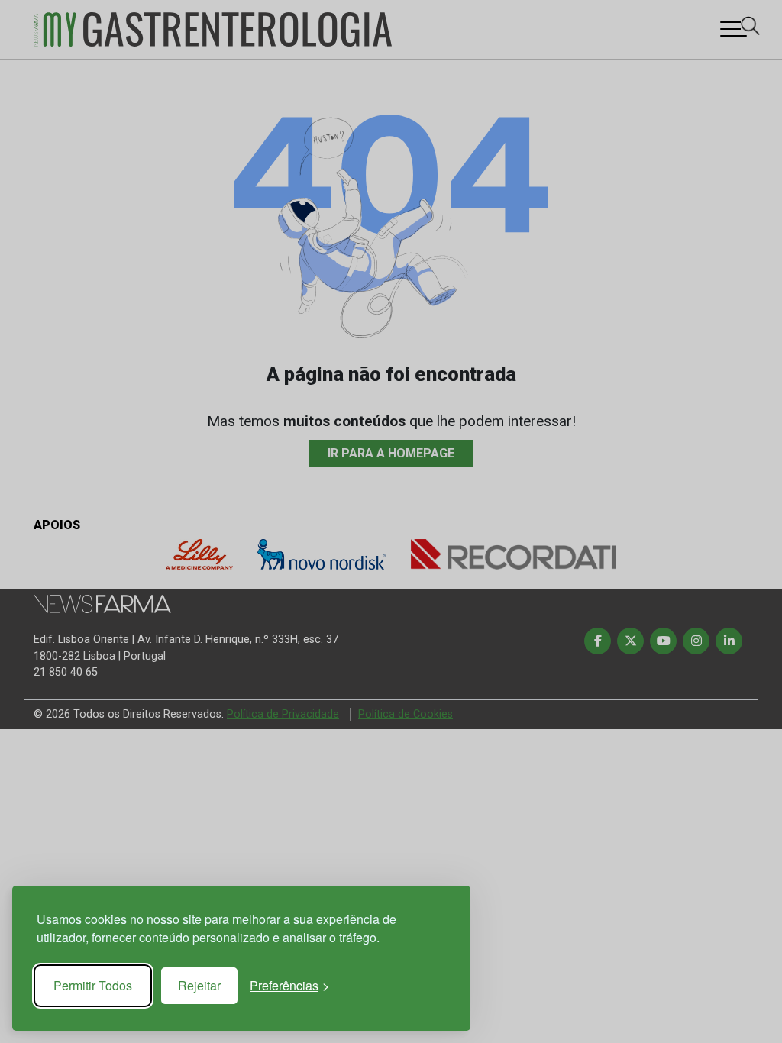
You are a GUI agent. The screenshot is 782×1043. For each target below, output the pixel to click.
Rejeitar (199, 985)
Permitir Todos (92, 985)
